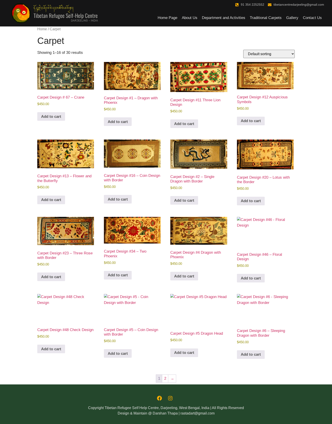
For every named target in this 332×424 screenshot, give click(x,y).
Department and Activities (223, 18)
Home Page (167, 18)
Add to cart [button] (51, 116)
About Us (189, 18)
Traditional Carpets (266, 18)
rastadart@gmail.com (197, 413)
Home (42, 29)
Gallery (292, 18)
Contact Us (312, 18)
